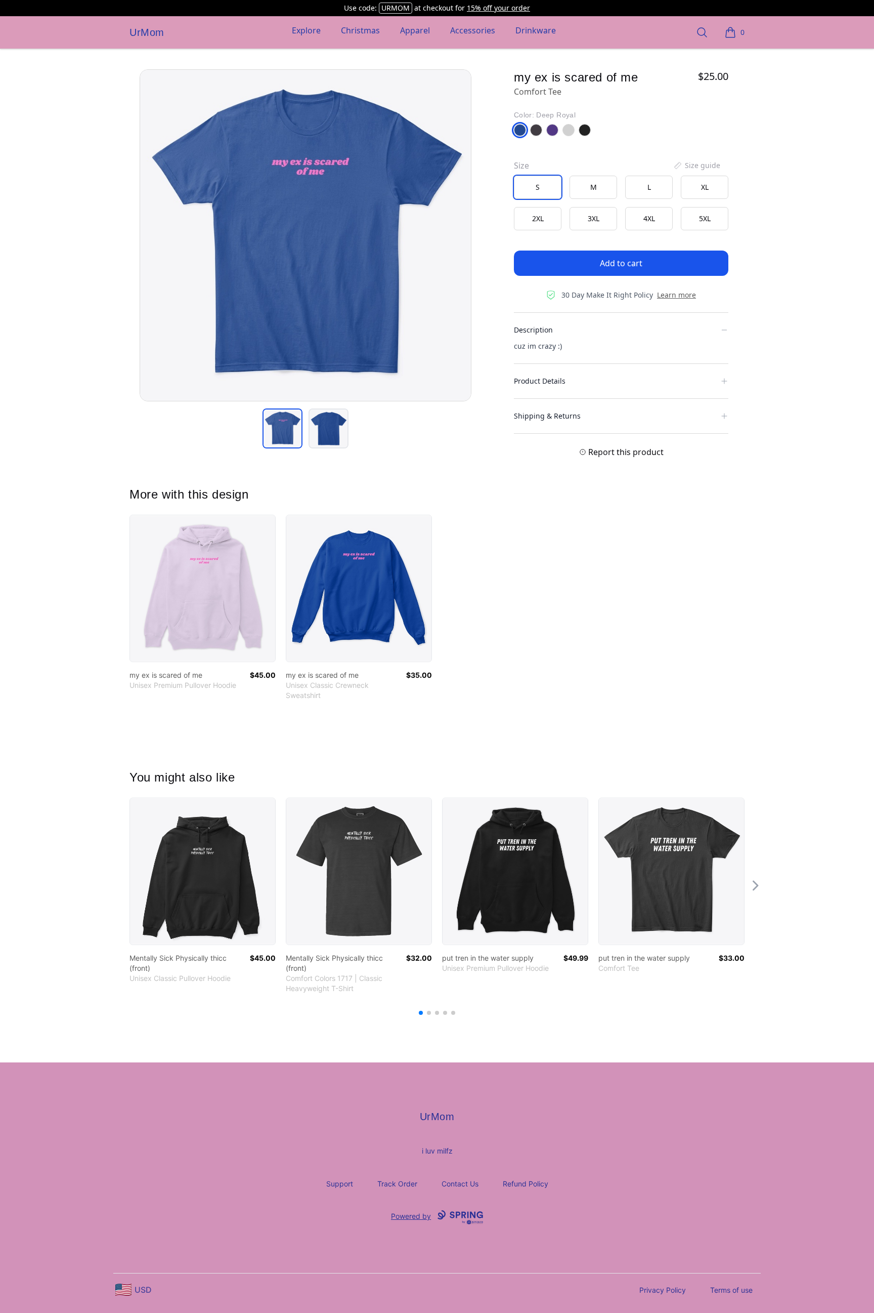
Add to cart (621, 263)
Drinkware (535, 30)
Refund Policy (525, 1183)
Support (339, 1183)
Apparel (415, 30)
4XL (649, 218)
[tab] (282, 428)
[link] (202, 588)
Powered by (411, 1216)
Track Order (397, 1183)
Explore (306, 30)
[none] (696, 165)
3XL (593, 218)
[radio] (537, 187)
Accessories (472, 30)
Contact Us (460, 1183)
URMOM (395, 8)
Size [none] (521, 165)
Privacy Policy (662, 1290)
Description (533, 330)
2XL (538, 218)
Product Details (539, 381)
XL (705, 187)
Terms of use (731, 1290)
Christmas (360, 30)
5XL (705, 218)
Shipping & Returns (547, 416)
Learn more (676, 295)
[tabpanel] (305, 235)
